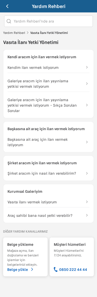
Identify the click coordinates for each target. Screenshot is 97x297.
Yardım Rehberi (48, 6)
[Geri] (7, 6)
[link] (48, 83)
